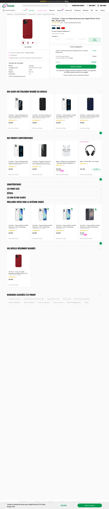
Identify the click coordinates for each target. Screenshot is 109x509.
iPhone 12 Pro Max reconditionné (82, 299)
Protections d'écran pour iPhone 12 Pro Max (34, 299)
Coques (39, 14)
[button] (36, 43)
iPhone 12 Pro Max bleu (29, 302)
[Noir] (58, 28)
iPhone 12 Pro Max (67, 299)
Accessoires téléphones (20, 14)
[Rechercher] (66, 5)
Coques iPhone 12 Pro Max (53, 299)
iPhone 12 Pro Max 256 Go (15, 302)
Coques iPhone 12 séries (14, 299)
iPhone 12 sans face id (58, 302)
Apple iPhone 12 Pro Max (49, 14)
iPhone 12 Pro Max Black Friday (74, 302)
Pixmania (78, 46)
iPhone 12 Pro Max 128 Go (44, 302)
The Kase (31, 65)
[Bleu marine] (54, 28)
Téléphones (10, 14)
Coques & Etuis (31, 14)
